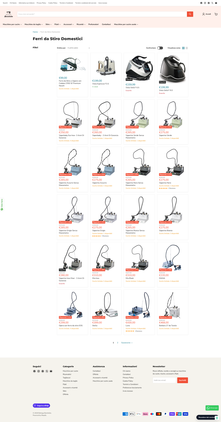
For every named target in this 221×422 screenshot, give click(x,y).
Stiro (48, 24)
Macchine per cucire (11, 24)
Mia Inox (95, 278)
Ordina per (61, 48)
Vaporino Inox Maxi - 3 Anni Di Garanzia (71, 279)
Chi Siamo (13, 3)
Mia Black (130, 278)
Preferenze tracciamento (132, 387)
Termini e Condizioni (66, 3)
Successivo (126, 342)
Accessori (68, 24)
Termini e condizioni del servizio (85, 3)
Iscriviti (182, 380)
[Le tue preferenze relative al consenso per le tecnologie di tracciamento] (217, 418)
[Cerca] (190, 14)
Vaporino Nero (165, 183)
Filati (56, 24)
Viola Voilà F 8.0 (166, 90)
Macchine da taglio (33, 24)
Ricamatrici (67, 374)
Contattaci (106, 24)
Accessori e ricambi (70, 387)
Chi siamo (126, 371)
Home (35, 32)
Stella (94, 325)
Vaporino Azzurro (99, 183)
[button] (207, 14)
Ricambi (80, 24)
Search (5, 3)
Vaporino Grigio (98, 230)
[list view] (186, 48)
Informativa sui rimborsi (26, 3)
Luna (128, 325)
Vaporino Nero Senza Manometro (134, 184)
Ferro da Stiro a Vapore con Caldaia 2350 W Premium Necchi (70, 83)
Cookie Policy (52, 3)
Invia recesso (103, 3)
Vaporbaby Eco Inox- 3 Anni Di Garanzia (71, 136)
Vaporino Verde (165, 135)
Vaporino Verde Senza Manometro (135, 136)
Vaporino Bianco (165, 230)
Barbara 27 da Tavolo (168, 325)
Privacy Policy (41, 3)
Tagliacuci (66, 377)
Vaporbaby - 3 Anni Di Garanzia (105, 135)
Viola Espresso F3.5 (100, 84)
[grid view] (183, 48)
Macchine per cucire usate (125, 24)
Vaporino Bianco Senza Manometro (135, 231)
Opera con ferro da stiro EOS (71, 325)
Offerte (65, 394)
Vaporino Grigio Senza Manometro (68, 231)
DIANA (162, 278)
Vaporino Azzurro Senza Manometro (69, 184)
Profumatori (93, 24)
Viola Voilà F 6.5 (132, 87)
